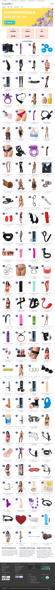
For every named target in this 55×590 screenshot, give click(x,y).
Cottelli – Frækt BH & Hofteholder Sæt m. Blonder (47, 360)
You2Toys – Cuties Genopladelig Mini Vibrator (34, 294)
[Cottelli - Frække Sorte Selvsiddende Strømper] (21, 168)
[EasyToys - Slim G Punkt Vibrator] (47, 151)
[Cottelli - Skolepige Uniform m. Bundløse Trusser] (47, 65)
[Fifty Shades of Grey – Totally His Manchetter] (21, 386)
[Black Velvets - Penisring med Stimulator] (47, 253)
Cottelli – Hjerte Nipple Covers (21, 526)
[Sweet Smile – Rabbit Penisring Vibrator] (8, 99)
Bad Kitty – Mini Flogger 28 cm (21, 105)
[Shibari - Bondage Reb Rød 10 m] (47, 217)
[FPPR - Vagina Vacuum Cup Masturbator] (34, 386)
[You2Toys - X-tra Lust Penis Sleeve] (8, 336)
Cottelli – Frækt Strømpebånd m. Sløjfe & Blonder (34, 360)
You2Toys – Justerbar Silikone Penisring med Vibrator (47, 122)
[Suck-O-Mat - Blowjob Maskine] (47, 336)
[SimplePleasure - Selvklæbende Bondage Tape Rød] (47, 270)
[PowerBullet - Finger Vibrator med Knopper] (8, 503)
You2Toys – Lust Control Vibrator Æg (8, 224)
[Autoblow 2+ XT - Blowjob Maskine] (8, 420)
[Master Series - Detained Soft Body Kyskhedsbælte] (34, 436)
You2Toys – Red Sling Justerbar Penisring (21, 344)
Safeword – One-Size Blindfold (34, 476)
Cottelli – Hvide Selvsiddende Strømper (8, 175)
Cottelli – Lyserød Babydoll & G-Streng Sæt (34, 106)
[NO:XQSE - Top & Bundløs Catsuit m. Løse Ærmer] (8, 133)
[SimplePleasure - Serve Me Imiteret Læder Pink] (8, 486)
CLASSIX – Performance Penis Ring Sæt (47, 191)
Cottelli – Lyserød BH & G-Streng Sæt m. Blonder (21, 377)
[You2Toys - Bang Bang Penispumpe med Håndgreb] (47, 470)
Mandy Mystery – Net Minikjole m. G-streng (21, 225)
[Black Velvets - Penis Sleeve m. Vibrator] (34, 65)
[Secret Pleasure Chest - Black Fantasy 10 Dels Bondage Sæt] (8, 49)
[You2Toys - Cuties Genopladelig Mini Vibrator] (34, 286)
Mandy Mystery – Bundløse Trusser (21, 122)
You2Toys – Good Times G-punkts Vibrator (34, 122)
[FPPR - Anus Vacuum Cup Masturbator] (34, 336)
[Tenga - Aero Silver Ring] (8, 386)
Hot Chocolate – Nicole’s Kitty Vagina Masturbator (47, 544)
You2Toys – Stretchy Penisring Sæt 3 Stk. (47, 56)
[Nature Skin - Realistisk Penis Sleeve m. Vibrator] (47, 386)
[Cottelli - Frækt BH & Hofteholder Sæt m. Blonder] (47, 353)
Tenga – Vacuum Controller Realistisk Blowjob (21, 360)
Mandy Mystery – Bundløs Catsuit (21, 443)
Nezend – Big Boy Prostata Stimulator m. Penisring (34, 460)
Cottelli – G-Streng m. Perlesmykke (21, 276)
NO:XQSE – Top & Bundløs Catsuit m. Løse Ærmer (8, 141)
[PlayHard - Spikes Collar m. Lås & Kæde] (47, 453)
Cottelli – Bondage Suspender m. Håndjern (21, 494)
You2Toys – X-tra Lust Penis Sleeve (8, 343)
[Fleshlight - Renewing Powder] (34, 320)
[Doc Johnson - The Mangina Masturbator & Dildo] (21, 503)
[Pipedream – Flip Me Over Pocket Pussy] (8, 184)
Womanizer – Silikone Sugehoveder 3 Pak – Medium (47, 377)
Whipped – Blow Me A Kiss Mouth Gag (8, 243)
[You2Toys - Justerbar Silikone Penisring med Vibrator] (47, 115)
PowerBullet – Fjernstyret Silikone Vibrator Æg (8, 360)
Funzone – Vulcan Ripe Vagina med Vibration (34, 494)
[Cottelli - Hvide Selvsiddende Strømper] (8, 168)
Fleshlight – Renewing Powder (34, 326)
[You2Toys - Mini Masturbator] (8, 453)
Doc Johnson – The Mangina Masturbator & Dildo (21, 510)
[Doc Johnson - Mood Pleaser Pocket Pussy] (34, 520)
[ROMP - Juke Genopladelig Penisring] (47, 403)
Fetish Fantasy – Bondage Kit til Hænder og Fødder (34, 427)
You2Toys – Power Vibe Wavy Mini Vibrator (21, 327)
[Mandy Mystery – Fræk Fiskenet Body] (47, 320)
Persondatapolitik (48, 588)
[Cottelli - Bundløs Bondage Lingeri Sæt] (21, 201)
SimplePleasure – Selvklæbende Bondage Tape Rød (47, 277)
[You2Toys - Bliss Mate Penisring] (34, 151)
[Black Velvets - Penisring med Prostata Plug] (34, 303)
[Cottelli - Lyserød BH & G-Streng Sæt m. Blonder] (21, 370)
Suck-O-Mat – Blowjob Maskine (47, 343)
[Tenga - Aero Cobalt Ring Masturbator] (21, 420)
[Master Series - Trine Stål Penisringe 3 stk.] (34, 370)
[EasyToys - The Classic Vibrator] (21, 49)
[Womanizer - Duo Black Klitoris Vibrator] (47, 168)
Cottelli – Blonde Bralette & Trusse (8, 543)
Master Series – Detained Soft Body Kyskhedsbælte (34, 444)
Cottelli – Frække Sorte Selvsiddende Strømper (21, 175)
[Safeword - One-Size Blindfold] (34, 470)
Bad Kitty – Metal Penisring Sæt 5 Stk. (8, 276)
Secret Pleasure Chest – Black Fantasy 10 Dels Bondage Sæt (8, 56)
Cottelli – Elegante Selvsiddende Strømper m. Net (21, 310)
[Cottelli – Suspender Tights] (47, 82)
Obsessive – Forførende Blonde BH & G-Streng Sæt (8, 294)
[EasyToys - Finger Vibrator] (34, 218)
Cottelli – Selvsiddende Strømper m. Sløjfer (21, 89)
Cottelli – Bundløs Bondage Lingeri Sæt (21, 207)
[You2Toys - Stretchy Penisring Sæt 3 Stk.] (47, 49)
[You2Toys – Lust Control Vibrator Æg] (8, 217)
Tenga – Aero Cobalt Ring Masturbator (21, 426)
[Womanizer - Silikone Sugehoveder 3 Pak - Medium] (47, 370)
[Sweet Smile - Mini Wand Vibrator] (21, 253)
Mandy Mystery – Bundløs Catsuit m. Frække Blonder (21, 244)
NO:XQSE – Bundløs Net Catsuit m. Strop (21, 191)
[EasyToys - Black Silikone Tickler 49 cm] (8, 320)
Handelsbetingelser (42, 588)
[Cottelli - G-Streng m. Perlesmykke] (21, 270)
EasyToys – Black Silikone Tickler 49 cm (8, 327)
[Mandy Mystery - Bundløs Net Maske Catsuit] (21, 453)
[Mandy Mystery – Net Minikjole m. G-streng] (21, 217)
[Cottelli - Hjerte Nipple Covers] (21, 520)
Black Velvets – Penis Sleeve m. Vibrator (34, 72)
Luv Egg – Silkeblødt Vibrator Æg (8, 122)
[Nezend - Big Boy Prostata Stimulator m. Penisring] (34, 453)
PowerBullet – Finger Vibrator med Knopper (8, 510)
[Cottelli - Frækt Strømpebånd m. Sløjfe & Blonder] (34, 353)
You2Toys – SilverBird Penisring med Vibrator (34, 277)
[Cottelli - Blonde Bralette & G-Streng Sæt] (8, 436)
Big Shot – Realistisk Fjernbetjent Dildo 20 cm (8, 410)
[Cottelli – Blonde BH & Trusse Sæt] (8, 470)
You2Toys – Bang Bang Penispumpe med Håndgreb (47, 477)
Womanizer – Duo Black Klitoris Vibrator (47, 175)
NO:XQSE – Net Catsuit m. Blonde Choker (21, 544)
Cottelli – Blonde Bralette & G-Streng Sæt (8, 444)
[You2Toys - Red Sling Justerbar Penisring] (21, 336)
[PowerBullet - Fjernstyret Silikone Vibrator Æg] (8, 353)
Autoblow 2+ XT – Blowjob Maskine (8, 426)
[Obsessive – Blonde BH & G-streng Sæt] (47, 420)
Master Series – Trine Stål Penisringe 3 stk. (34, 377)
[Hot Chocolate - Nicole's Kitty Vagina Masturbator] (47, 536)
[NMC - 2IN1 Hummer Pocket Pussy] (34, 403)
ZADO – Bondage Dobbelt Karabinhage (34, 207)
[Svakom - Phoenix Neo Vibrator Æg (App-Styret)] (47, 303)
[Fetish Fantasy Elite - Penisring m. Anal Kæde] (47, 237)
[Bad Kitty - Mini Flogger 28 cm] (21, 99)
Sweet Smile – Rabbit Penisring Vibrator (8, 106)
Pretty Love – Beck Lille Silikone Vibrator (34, 260)
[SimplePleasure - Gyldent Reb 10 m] (8, 370)
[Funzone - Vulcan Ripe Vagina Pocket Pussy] (47, 99)
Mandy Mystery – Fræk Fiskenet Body (47, 326)
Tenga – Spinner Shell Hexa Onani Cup (21, 476)
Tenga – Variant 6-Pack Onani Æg (47, 493)
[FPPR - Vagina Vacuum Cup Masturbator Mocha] (8, 82)
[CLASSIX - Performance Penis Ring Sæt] (47, 184)
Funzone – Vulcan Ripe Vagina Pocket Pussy (47, 106)
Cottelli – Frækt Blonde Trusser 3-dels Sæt (8, 260)
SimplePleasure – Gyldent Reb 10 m (8, 376)
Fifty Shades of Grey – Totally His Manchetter (21, 393)
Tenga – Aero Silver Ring (8, 393)
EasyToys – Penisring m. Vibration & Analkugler (34, 510)
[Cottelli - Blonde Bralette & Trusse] (8, 536)
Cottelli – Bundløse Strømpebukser (34, 55)
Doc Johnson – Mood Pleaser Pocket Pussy (34, 527)
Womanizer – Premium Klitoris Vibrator (8, 72)
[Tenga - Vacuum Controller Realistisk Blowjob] (21, 353)
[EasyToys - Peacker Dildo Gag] (47, 503)
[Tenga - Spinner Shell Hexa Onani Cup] (21, 470)
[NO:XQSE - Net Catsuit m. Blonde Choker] (21, 536)
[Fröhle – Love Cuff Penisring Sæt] (34, 132)
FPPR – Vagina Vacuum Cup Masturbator (34, 393)
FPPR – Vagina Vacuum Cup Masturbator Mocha (8, 89)
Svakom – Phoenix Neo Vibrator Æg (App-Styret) (47, 310)
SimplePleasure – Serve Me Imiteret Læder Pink (8, 494)
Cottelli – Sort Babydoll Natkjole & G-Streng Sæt (21, 139)
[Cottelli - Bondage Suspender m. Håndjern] (21, 486)
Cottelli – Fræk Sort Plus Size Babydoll (33, 191)
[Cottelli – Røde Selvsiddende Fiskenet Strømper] (47, 286)
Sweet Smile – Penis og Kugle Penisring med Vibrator (8, 208)
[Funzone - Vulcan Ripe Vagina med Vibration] (34, 486)
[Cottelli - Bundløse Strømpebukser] (34, 49)
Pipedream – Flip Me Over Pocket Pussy (8, 191)
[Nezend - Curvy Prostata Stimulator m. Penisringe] (47, 436)
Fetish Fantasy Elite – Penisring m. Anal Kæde (47, 244)
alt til (13, 29)
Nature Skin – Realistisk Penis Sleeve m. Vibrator (47, 393)
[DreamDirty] (7, 3)
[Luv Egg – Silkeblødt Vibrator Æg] (8, 115)
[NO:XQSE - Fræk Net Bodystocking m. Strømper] (34, 168)
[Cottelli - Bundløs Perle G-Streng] (8, 151)
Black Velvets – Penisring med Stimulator (47, 260)
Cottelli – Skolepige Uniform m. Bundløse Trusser (47, 72)
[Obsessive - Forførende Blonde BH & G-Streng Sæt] (8, 286)
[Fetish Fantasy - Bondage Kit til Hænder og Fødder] (34, 420)
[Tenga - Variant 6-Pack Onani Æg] (47, 486)
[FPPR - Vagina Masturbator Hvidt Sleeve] (34, 237)
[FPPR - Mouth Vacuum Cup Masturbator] (21, 403)
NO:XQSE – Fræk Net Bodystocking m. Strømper (34, 175)
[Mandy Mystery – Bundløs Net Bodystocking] (47, 132)
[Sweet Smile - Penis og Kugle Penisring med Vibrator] (8, 201)
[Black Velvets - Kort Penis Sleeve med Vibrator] (21, 151)
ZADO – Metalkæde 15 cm (34, 543)
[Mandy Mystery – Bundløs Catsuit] (21, 436)
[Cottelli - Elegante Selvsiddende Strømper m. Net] (21, 303)
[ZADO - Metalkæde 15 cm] (34, 536)
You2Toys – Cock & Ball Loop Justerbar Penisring (47, 208)
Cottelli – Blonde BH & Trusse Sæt (8, 476)
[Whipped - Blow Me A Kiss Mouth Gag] (8, 237)
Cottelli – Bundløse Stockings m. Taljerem (21, 72)
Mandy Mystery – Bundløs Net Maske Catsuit (21, 460)
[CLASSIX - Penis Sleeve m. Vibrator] (47, 520)
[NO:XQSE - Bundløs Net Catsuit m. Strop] (21, 184)
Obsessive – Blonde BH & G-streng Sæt (47, 427)
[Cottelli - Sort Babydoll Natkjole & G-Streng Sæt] (21, 132)
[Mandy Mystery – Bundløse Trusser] (21, 115)
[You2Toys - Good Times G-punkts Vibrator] (34, 115)
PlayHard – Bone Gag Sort (8, 526)
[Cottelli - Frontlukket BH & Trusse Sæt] (8, 303)
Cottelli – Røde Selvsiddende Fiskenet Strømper (47, 294)
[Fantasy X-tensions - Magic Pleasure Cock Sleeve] (21, 286)
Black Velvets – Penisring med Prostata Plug (34, 310)
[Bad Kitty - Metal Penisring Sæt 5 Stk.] (8, 270)
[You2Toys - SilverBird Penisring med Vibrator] (34, 270)
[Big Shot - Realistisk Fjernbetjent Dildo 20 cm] (8, 403)
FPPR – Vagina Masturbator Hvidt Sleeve (34, 244)
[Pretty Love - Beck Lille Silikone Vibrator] (34, 253)
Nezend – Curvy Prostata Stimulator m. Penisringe (47, 444)
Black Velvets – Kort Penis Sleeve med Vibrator (21, 158)
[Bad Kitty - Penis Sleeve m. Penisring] (34, 82)
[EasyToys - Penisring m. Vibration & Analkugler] (34, 503)
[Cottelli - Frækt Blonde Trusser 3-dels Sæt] (8, 253)
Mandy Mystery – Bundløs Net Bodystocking (47, 139)
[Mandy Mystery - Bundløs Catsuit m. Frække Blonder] (21, 237)
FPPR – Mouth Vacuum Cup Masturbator (21, 410)
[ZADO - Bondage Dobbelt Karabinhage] (34, 201)
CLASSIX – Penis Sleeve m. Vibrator (47, 526)
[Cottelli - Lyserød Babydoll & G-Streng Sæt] (34, 99)
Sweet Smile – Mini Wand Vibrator (21, 260)
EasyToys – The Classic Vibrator (21, 55)
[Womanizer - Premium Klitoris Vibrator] (8, 65)
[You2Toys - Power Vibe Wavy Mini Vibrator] (21, 320)
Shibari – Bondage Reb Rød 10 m (47, 224)
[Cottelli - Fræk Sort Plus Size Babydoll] (34, 184)
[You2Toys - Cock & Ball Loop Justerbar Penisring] (47, 201)
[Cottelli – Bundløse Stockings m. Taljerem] (21, 65)
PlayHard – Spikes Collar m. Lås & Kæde (47, 460)
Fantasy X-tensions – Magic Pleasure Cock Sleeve (21, 294)
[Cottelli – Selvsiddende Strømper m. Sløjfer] (21, 82)
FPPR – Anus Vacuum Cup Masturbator (34, 343)
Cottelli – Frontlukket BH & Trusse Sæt (8, 310)
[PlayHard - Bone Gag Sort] (8, 520)
